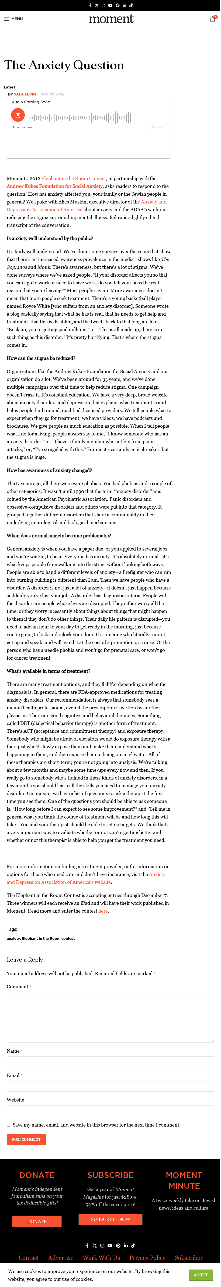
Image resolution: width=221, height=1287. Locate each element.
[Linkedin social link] (124, 5)
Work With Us (101, 1257)
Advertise (61, 1257)
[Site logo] (110, 18)
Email (15, 1075)
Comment (19, 986)
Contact (29, 1257)
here (103, 911)
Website (15, 1100)
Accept (201, 1275)
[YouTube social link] (110, 5)
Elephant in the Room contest (48, 938)
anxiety (13, 938)
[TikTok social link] (131, 5)
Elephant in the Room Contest (73, 178)
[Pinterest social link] (117, 5)
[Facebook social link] (90, 5)
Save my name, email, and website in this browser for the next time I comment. (97, 1125)
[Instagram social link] (103, 5)
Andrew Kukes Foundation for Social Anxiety (55, 186)
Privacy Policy (147, 1257)
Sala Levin (25, 94)
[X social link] (96, 5)
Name (15, 1051)
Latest (9, 87)
